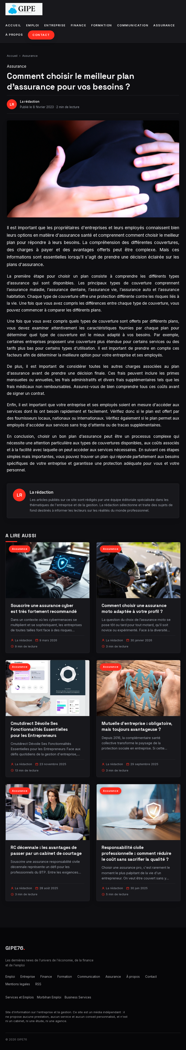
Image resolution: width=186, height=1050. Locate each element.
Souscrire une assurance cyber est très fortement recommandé (44, 608)
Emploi (32, 25)
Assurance (164, 25)
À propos (14, 34)
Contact (41, 35)
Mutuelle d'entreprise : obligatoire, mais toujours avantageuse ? (137, 726)
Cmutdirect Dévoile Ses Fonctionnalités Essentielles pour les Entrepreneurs (39, 729)
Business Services (78, 997)
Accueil (13, 25)
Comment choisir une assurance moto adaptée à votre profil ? (134, 608)
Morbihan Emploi (49, 997)
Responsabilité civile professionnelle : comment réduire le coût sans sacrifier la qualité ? (136, 853)
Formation (101, 25)
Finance (78, 25)
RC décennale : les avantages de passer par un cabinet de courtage (46, 850)
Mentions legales (17, 984)
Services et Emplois (19, 997)
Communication (133, 25)
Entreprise (55, 25)
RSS (38, 984)
